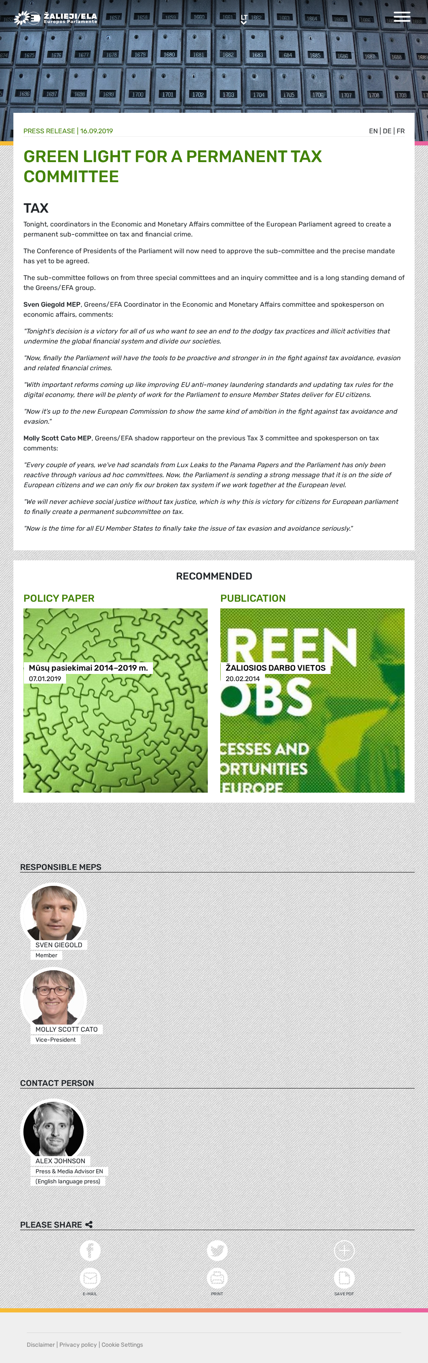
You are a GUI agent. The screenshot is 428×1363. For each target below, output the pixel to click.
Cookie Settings (122, 1344)
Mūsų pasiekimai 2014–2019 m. (88, 668)
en (373, 131)
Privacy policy (78, 1344)
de (387, 131)
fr (401, 131)
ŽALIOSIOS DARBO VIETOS (276, 668)
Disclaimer (41, 1344)
